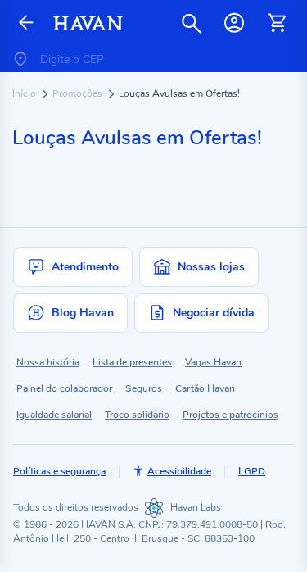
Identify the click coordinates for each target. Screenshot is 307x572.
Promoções (78, 93)
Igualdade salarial (54, 414)
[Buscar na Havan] (192, 23)
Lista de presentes (132, 362)
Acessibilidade (179, 471)
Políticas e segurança (59, 471)
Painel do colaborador (64, 388)
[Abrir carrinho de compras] (277, 23)
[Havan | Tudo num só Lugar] (88, 23)
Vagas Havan (213, 362)
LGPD (251, 471)
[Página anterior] (26, 23)
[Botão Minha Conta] (234, 22)
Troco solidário (137, 414)
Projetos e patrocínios (230, 414)
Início (25, 93)
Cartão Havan (205, 388)
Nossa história (47, 362)
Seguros (143, 388)
